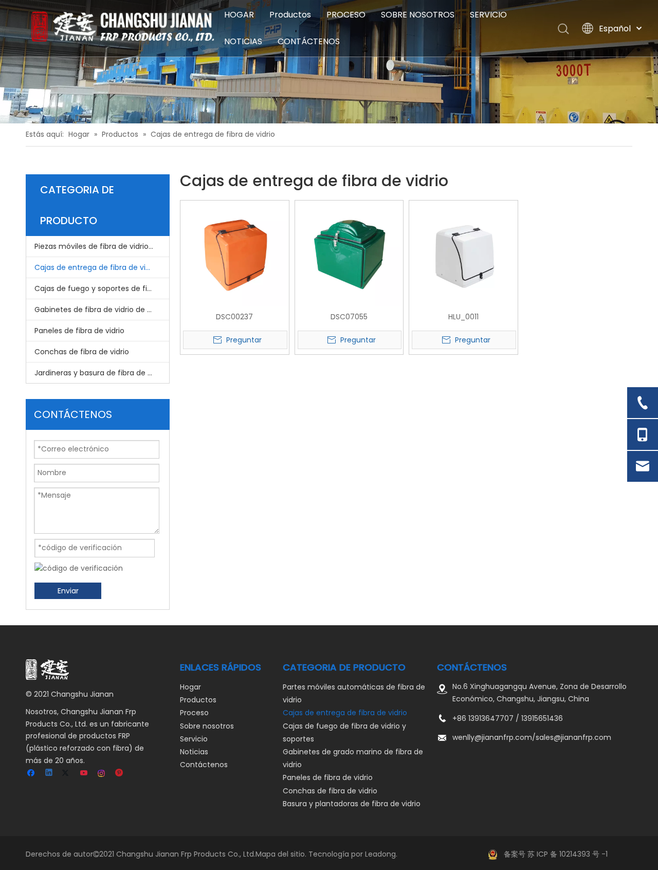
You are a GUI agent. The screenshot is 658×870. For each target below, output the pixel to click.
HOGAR (239, 15)
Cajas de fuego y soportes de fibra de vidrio (101, 288)
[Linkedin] (49, 773)
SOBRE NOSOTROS (417, 15)
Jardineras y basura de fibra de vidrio (100, 373)
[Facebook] (32, 773)
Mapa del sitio (280, 854)
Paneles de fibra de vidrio (79, 330)
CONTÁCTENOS (309, 41)
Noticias (194, 752)
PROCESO (345, 15)
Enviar (68, 591)
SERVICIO (488, 15)
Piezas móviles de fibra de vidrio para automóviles (101, 246)
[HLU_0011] (463, 254)
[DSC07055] (349, 254)
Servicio (194, 739)
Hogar (190, 687)
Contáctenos (204, 764)
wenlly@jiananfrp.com (492, 737)
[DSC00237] (234, 254)
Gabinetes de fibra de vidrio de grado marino (101, 309)
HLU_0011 (463, 317)
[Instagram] (102, 773)
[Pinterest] (119, 773)
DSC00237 (234, 317)
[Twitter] (67, 773)
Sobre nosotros (207, 726)
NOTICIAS (243, 41)
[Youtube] (84, 773)
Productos (290, 15)
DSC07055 (349, 317)
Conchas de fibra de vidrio (81, 352)
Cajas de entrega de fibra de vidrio (96, 267)
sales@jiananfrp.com (573, 737)
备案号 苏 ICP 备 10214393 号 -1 (556, 854)
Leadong (380, 854)
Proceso (194, 713)
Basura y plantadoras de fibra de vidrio (352, 804)
